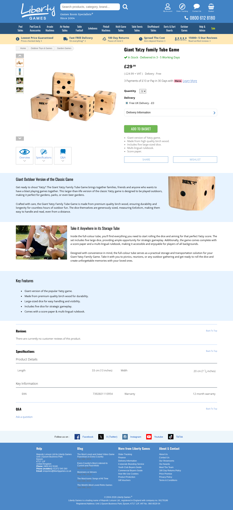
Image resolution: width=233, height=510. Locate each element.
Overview (24, 157)
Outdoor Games (184, 28)
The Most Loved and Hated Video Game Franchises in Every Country (95, 455)
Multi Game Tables (121, 28)
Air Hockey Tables (64, 28)
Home (23, 48)
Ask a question (24, 416)
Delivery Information (127, 461)
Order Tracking (125, 454)
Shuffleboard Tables (153, 28)
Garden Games (64, 48)
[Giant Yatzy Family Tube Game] (20, 65)
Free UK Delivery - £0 (141, 103)
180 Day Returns (118, 37)
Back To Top (211, 330)
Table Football (79, 28)
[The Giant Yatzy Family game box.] (20, 74)
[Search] (125, 7)
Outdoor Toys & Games (41, 48)
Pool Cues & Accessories (35, 28)
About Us (163, 454)
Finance (122, 457)
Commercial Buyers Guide (130, 470)
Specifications (44, 157)
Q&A (62, 157)
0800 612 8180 (202, 17)
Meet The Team (166, 467)
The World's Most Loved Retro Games (94, 485)
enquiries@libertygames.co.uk (57, 471)
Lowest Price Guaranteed (37, 37)
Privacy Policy (165, 477)
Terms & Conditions (168, 480)
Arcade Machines (50, 28)
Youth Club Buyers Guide (130, 467)
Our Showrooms (166, 461)
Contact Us (164, 457)
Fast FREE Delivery (81, 37)
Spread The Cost (154, 37)
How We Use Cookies (128, 474)
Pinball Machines (106, 28)
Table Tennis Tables (137, 28)
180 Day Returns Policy (170, 470)
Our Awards (164, 464)
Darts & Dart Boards (170, 28)
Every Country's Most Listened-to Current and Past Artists (92, 464)
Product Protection (126, 477)
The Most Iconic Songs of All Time (92, 478)
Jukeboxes (92, 28)
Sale (213, 28)
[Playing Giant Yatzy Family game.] (20, 83)
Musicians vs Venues (87, 472)
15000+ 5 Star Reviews (202, 37)
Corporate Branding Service (131, 464)
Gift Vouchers (124, 480)
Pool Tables (20, 28)
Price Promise (165, 474)
